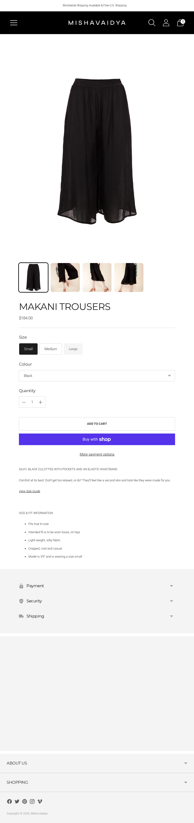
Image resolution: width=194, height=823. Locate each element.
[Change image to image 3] (97, 277)
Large (73, 349)
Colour (25, 364)
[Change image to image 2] (65, 277)
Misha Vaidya (39, 813)
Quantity (27, 390)
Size (22, 337)
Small (28, 349)
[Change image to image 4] (128, 277)
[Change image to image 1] (33, 277)
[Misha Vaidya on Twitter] (17, 802)
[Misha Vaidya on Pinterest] (24, 802)
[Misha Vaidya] (97, 23)
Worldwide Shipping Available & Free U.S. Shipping (95, 5)
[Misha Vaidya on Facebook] (9, 802)
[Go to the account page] (166, 22)
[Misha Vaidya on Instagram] (32, 802)
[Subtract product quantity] (40, 402)
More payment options (97, 454)
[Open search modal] (152, 22)
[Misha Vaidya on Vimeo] (40, 802)
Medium (50, 349)
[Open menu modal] (13, 22)
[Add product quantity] (24, 402)
